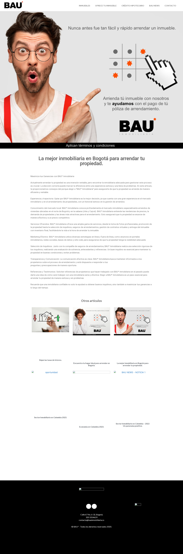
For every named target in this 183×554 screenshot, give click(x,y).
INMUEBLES (84, 5)
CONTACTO (170, 5)
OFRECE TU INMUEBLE (106, 5)
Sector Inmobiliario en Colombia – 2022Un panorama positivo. (133, 425)
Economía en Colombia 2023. (91, 427)
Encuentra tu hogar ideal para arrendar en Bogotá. (91, 364)
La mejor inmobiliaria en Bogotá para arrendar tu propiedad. (132, 364)
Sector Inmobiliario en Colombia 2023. (50, 417)
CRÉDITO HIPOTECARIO (133, 5)
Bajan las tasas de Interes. (50, 360)
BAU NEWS (154, 5)
